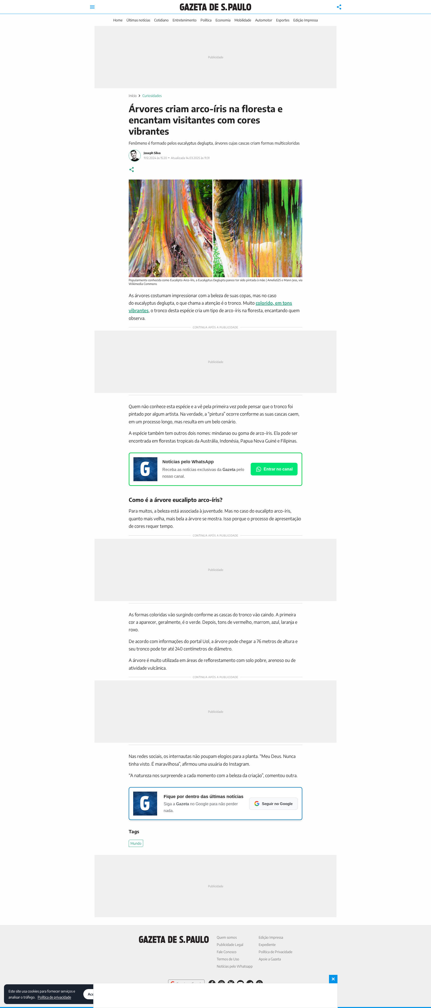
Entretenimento (185, 20)
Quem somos (227, 937)
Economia (223, 20)
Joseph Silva (152, 153)
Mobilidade (242, 20)
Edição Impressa (305, 20)
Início (133, 95)
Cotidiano (161, 20)
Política (206, 20)
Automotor (263, 20)
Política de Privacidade (275, 952)
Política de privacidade (54, 997)
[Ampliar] (295, 185)
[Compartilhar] (339, 7)
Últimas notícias (138, 20)
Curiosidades (152, 95)
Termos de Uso (228, 959)
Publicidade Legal (230, 944)
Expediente (267, 944)
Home (117, 20)
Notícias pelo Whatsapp (235, 966)
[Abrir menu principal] (92, 6)
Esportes (282, 20)
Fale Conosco (226, 952)
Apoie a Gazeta (270, 959)
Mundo (135, 843)
